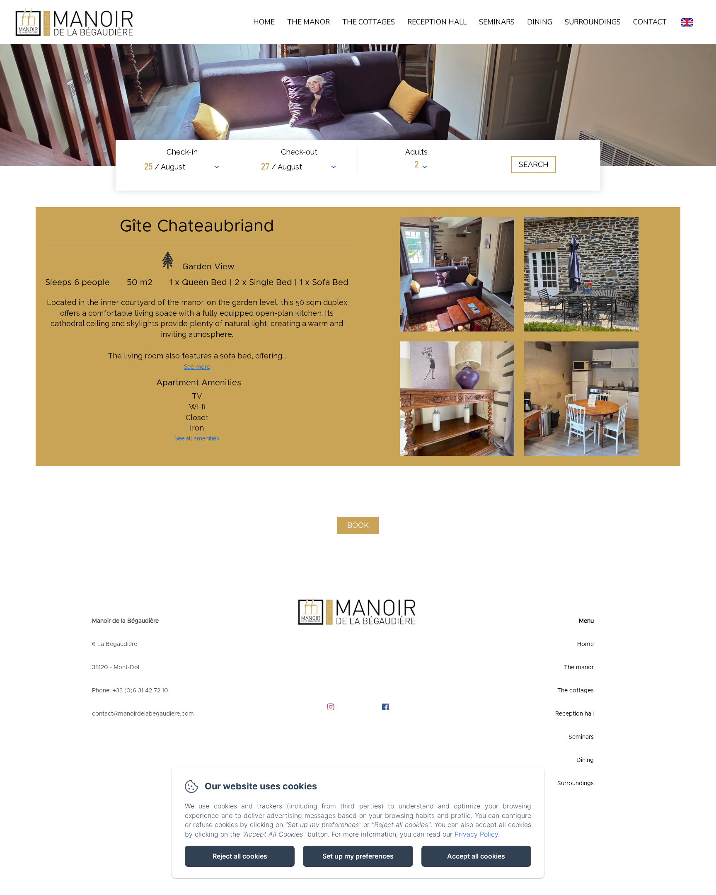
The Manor (308, 22)
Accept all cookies (476, 856)
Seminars (497, 22)
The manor (579, 667)
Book (358, 525)
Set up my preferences (358, 856)
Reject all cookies (240, 856)
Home (264, 22)
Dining (539, 22)
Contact (650, 22)
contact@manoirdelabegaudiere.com (143, 714)
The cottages (368, 22)
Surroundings (593, 22)
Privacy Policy (476, 834)
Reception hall (437, 22)
